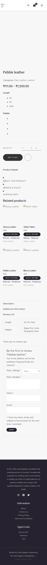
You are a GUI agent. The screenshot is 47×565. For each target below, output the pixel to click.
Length (6, 92)
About (23, 508)
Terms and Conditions (23, 518)
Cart (23, 539)
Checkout (23, 535)
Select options (11, 234)
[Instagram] (18, 495)
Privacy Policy (23, 515)
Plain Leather (20, 80)
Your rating (14, 370)
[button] (28, 5)
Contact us (23, 512)
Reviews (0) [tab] (8, 314)
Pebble (6, 113)
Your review (14, 376)
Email (10, 405)
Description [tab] (8, 303)
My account (23, 532)
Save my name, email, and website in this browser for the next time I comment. (23, 420)
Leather (31, 80)
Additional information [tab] (14, 309)
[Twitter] (28, 495)
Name (10, 393)
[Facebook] (23, 495)
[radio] (26, 98)
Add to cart (13, 157)
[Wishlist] (27, 158)
